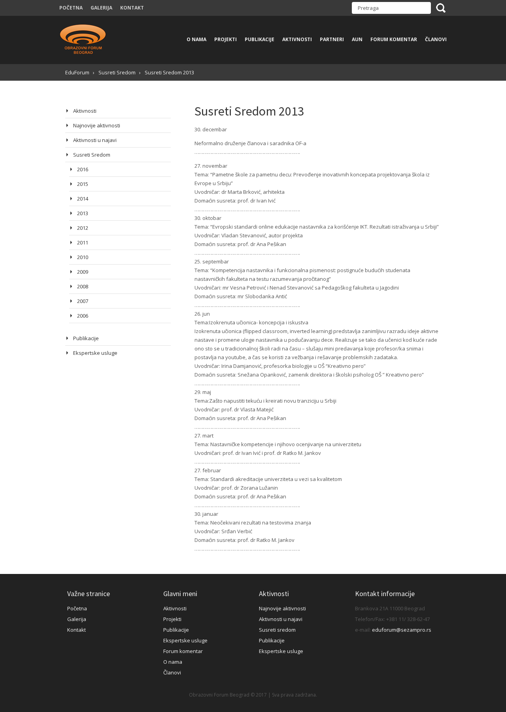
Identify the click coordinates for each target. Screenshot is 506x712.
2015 (82, 183)
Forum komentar (393, 39)
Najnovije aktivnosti (96, 125)
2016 (82, 169)
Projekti (225, 39)
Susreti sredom (277, 629)
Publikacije (259, 39)
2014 (82, 198)
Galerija (101, 7)
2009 (82, 271)
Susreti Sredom (91, 154)
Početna (71, 7)
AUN (357, 39)
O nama (196, 39)
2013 (82, 213)
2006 (82, 315)
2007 (82, 301)
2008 (82, 286)
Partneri (332, 39)
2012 (82, 227)
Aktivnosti (297, 39)
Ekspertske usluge (95, 352)
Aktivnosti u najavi (95, 140)
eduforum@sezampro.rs (401, 629)
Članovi (436, 39)
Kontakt (132, 7)
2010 (82, 257)
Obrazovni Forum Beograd (83, 40)
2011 (82, 242)
